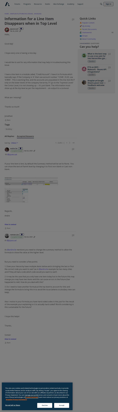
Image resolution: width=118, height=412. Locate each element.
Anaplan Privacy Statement (16, 399)
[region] (37, 396)
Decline (45, 405)
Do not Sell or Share (12, 405)
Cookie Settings (31, 397)
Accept (61, 405)
